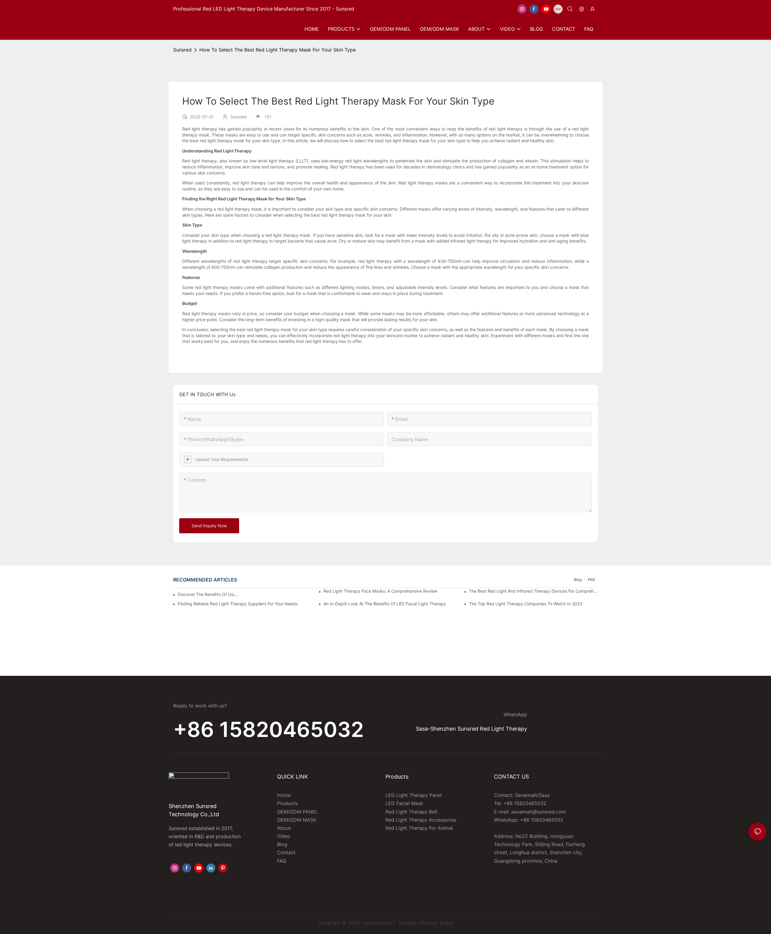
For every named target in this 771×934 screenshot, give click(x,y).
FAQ (591, 579)
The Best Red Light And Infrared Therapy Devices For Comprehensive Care (533, 591)
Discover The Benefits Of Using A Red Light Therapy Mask (209, 594)
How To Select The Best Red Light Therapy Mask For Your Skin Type (277, 50)
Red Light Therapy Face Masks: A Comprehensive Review (380, 591)
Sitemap (407, 923)
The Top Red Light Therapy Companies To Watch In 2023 (525, 603)
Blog (578, 579)
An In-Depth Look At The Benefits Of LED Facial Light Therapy (384, 603)
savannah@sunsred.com (538, 812)
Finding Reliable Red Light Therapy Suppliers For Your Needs (238, 603)
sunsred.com (377, 923)
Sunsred (182, 50)
